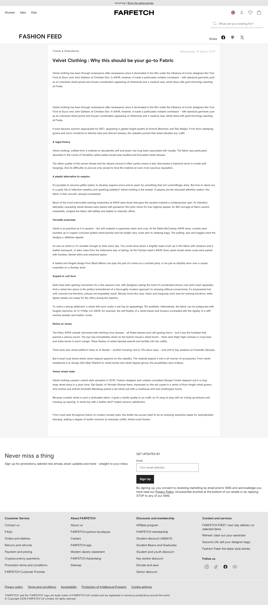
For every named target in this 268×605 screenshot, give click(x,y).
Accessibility (69, 586)
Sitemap (76, 565)
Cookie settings (141, 586)
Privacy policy (14, 586)
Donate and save (147, 565)
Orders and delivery (17, 538)
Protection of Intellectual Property (104, 586)
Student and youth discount (155, 551)
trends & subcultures (66, 51)
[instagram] (206, 566)
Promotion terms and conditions (26, 565)
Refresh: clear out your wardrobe (223, 535)
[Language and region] (233, 12)
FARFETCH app (81, 545)
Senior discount (146, 571)
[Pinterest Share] (232, 38)
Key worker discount (149, 558)
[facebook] (225, 566)
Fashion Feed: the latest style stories (226, 548)
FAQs (8, 531)
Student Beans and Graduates (156, 545)
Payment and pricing (18, 551)
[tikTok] (216, 566)
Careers (76, 538)
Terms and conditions (42, 586)
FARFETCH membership (152, 531)
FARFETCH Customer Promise (25, 571)
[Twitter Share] (242, 38)
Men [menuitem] (23, 12)
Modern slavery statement (88, 551)
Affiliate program (147, 525)
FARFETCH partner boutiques (90, 531)
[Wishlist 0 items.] (250, 12)
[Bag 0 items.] (259, 12)
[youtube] (235, 566)
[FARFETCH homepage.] (134, 12)
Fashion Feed (40, 37)
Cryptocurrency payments (22, 558)
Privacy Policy (164, 491)
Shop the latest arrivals (140, 3)
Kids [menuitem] (34, 12)
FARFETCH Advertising (86, 558)
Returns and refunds (18, 545)
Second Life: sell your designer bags (226, 541)
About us (77, 525)
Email (139, 460)
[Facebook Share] (223, 38)
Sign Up (145, 479)
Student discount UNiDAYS (154, 538)
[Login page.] (241, 12)
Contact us (12, 525)
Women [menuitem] (10, 12)
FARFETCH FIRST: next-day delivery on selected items (228, 527)
